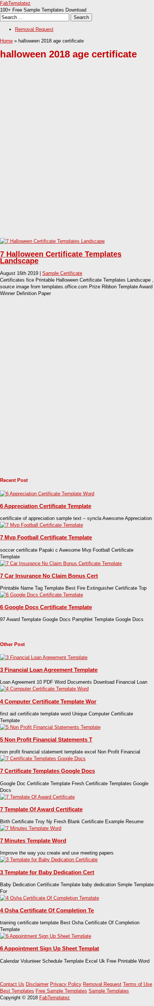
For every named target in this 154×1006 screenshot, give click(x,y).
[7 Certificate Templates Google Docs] (43, 758)
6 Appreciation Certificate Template (45, 506)
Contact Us (12, 984)
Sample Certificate (62, 273)
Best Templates (17, 991)
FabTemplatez (15, 3)
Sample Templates (109, 991)
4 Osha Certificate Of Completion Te (47, 910)
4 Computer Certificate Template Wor (48, 701)
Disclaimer (37, 984)
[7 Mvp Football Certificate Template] (41, 525)
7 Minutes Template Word (33, 840)
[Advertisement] (77, 154)
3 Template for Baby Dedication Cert (47, 872)
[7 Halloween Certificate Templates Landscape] (52, 241)
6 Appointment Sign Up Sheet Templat (49, 948)
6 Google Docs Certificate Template (46, 607)
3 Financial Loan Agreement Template (49, 670)
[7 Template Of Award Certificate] (37, 797)
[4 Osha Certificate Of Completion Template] (49, 898)
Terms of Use (137, 984)
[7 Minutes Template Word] (30, 828)
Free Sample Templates (61, 991)
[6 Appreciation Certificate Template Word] (47, 493)
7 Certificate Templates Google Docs (47, 771)
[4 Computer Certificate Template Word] (44, 689)
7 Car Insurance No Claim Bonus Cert (49, 576)
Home (6, 41)
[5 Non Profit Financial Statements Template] (50, 727)
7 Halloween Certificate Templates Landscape (60, 257)
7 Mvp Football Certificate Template (46, 537)
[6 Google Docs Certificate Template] (41, 595)
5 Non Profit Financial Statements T (46, 739)
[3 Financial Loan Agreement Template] (43, 657)
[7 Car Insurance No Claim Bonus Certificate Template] (61, 563)
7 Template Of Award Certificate (41, 809)
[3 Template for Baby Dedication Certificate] (49, 859)
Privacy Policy (65, 984)
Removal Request (34, 29)
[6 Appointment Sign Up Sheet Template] (45, 936)
